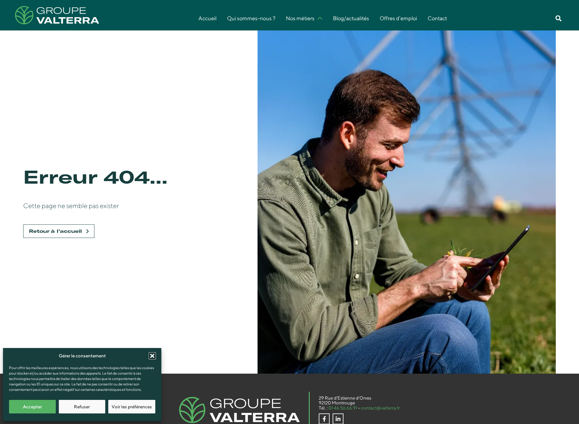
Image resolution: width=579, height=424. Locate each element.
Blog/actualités (351, 18)
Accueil (207, 18)
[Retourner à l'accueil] (57, 15)
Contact (437, 18)
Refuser (82, 406)
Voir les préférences (132, 406)
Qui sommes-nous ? (251, 18)
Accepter (32, 406)
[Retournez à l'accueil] (239, 410)
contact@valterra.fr (380, 407)
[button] (152, 356)
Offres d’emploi (398, 18)
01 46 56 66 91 (342, 407)
